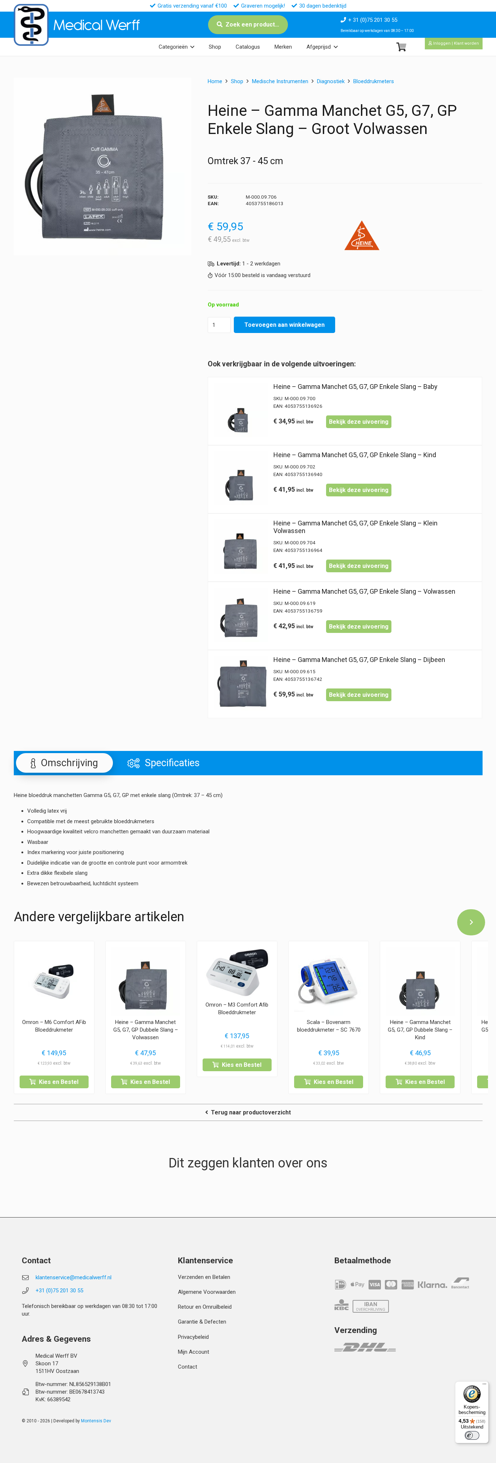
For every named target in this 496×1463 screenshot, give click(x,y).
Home (215, 81)
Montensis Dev (96, 1420)
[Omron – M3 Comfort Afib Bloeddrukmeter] (237, 973)
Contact (187, 1367)
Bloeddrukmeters (373, 81)
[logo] (31, 25)
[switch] (472, 1435)
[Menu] (484, 1385)
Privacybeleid (193, 1337)
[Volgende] (471, 922)
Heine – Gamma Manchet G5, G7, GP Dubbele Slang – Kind (420, 1030)
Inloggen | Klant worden (455, 43)
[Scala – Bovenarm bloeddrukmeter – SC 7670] (328, 981)
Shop (237, 81)
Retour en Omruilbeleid (205, 1307)
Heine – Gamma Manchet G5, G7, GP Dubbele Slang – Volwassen (145, 1030)
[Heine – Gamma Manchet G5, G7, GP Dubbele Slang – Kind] (420, 981)
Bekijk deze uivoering (359, 421)
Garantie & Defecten (202, 1321)
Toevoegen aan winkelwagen (284, 324)
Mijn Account (193, 1352)
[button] (192, 47)
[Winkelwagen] (401, 47)
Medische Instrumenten (280, 81)
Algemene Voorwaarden (207, 1292)
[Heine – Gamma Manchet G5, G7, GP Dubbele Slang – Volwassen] (145, 981)
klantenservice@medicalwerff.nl (73, 1277)
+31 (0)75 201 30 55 (59, 1290)
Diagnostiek (331, 81)
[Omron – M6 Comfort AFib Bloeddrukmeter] (54, 981)
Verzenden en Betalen (204, 1277)
